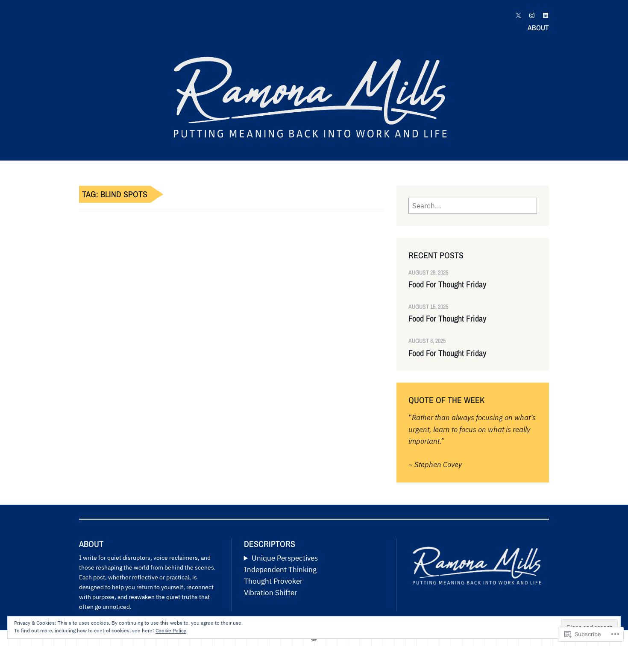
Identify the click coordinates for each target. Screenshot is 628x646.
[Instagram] (531, 15)
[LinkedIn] (545, 15)
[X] (518, 15)
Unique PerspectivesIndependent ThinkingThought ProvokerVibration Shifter (281, 575)
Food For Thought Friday (447, 284)
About (538, 27)
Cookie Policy (171, 630)
